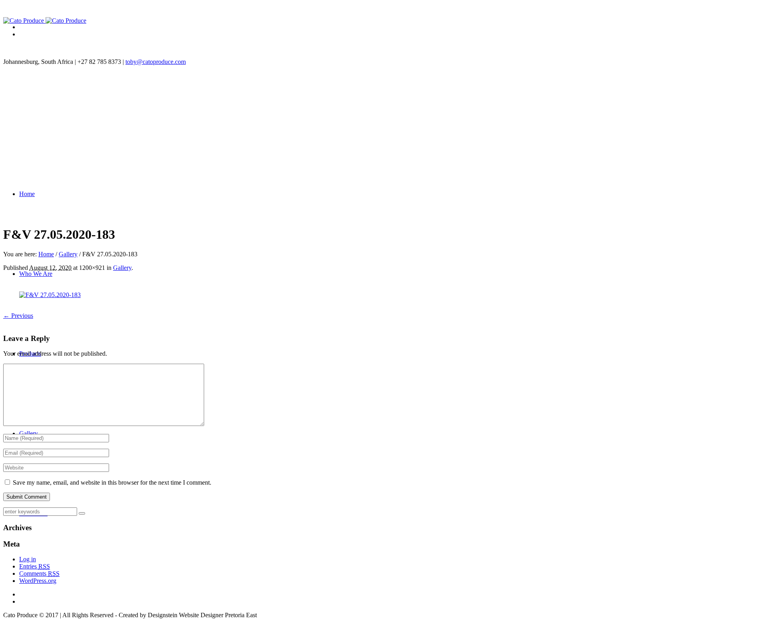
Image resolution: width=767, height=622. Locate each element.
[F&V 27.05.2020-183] (50, 294)
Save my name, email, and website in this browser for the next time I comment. (112, 482)
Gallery (68, 254)
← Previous (18, 315)
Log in (27, 559)
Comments (39, 573)
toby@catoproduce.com (155, 61)
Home (46, 254)
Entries (34, 566)
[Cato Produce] (44, 20)
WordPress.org (37, 580)
